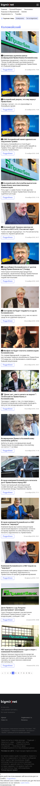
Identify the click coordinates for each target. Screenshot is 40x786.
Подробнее (8, 69)
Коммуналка (20, 18)
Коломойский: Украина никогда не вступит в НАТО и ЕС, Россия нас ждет (17, 228)
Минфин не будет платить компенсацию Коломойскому (20, 351)
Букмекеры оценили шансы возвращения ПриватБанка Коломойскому (19, 56)
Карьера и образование (10, 12)
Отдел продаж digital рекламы (26, 751)
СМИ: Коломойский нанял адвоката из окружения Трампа (18, 140)
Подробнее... (12, 778)
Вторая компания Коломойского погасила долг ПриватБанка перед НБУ (19, 481)
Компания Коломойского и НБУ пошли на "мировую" (18, 567)
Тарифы (18, 14)
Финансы (24, 720)
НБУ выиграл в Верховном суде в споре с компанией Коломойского (18, 650)
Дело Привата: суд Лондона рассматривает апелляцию (13, 608)
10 (29, 673)
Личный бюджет (15, 9)
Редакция (30, 740)
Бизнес (24, 12)
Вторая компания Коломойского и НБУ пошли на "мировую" (17, 523)
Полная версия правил (9, 770)
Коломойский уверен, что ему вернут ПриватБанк (18, 100)
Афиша (3, 717)
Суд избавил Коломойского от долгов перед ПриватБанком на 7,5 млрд (18, 268)
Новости (4, 720)
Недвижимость (7, 14)
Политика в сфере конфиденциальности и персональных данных (17, 747)
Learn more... (25, 783)
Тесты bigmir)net (31, 18)
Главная (4, 9)
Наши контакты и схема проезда (13, 740)
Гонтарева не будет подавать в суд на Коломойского (19, 311)
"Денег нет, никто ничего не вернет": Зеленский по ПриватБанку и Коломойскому (18, 396)
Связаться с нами (7, 742)
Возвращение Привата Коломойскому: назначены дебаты (17, 439)
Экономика (28, 9)
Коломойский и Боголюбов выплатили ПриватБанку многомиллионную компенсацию (18, 185)
